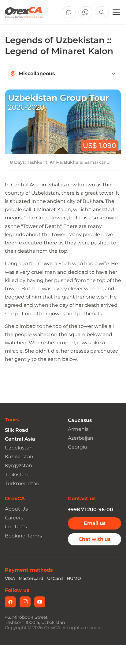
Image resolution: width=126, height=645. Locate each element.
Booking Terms (23, 536)
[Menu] (116, 12)
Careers (14, 518)
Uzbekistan (19, 448)
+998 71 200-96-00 (90, 509)
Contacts (16, 527)
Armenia (78, 429)
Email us (95, 523)
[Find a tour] (102, 12)
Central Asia (20, 439)
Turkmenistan (22, 483)
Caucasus (80, 420)
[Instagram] (25, 601)
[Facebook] (10, 601)
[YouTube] (39, 601)
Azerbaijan (80, 438)
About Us (16, 509)
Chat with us (94, 539)
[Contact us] (69, 12)
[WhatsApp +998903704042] (85, 12)
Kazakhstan (19, 457)
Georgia (77, 447)
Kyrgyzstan (18, 465)
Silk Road (16, 430)
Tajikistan (16, 475)
